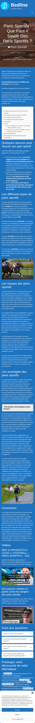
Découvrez (8, 673)
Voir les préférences (17, 719)
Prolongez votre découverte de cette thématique (15, 137)
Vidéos (6, 124)
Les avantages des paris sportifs (13, 119)
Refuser (17, 714)
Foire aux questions (10, 133)
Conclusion (7, 121)
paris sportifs (24, 680)
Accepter (17, 710)
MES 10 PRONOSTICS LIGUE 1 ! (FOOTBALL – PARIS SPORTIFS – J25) (19, 126)
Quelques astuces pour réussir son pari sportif (15, 112)
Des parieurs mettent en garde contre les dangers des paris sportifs (18, 130)
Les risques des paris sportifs (12, 117)
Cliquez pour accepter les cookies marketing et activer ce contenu (17, 576)
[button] (32, 693)
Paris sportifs (18, 47)
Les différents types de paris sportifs (15, 115)
